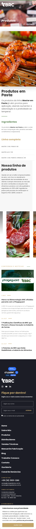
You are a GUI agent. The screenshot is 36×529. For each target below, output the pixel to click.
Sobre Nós (6, 430)
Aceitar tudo (18, 525)
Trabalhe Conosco (10, 458)
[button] (4, 206)
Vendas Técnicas (9, 444)
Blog (3, 453)
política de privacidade (25, 520)
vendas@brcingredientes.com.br (10, 483)
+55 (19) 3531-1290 (10, 480)
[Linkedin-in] (10, 387)
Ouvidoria (6, 467)
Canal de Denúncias (11, 472)
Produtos (5, 435)
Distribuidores (8, 439)
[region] (18, 517)
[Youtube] (6, 387)
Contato (5, 462)
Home (4, 425)
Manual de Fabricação (12, 448)
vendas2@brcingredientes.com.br (11, 485)
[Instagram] (2, 387)
